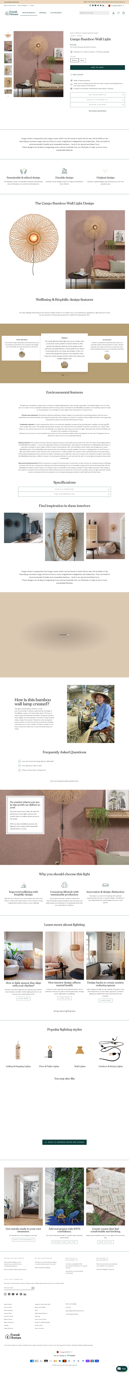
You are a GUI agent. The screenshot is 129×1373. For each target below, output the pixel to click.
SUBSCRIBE (79, 709)
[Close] (92, 658)
